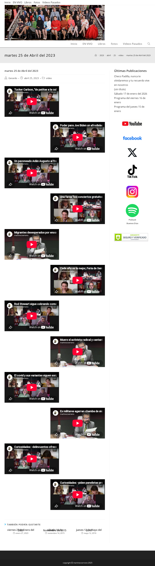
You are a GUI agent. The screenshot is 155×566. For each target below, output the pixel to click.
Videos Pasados (51, 2)
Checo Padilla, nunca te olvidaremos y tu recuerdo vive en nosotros (131, 81)
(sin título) (120, 89)
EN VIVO (17, 2)
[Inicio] (96, 55)
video (49, 78)
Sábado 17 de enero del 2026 (130, 93)
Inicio (8, 2)
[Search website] (149, 43)
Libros (27, 2)
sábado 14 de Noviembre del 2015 (54, 530)
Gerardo (12, 78)
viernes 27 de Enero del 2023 (20, 530)
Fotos (37, 2)
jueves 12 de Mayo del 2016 (89, 530)
